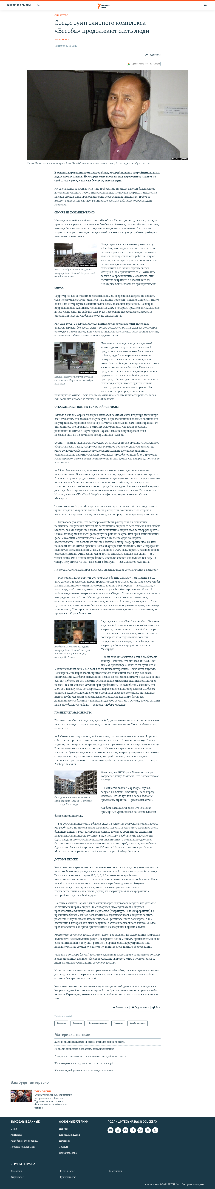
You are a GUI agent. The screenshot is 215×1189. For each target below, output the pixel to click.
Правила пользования (23, 1147)
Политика (64, 1141)
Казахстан (16, 1171)
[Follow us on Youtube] (110, 1130)
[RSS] (155, 1130)
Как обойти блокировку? (24, 1141)
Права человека (68, 1153)
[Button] (153, 55)
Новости (63, 1129)
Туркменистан (42, 1091)
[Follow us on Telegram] (133, 1130)
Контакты (16, 1135)
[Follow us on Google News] (148, 1130)
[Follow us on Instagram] (118, 1130)
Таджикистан (67, 1171)
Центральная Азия (69, 1135)
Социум (63, 1147)
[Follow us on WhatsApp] (140, 1130)
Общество (61, 15)
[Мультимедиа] (205, 5)
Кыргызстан (17, 1177)
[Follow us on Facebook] (125, 1130)
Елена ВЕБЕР (61, 39)
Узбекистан (115, 1171)
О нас (14, 1129)
